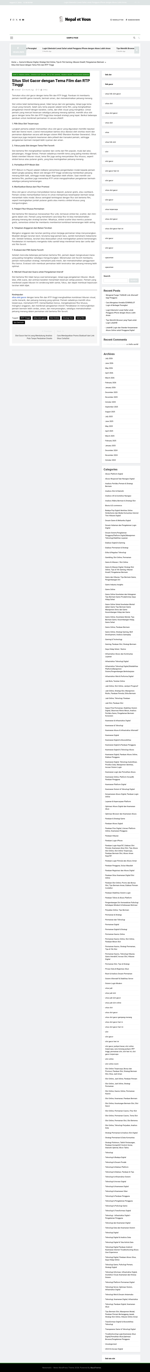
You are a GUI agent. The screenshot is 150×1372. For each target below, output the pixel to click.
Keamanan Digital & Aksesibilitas (118, 740)
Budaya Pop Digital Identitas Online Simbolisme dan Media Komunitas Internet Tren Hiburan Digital (122, 513)
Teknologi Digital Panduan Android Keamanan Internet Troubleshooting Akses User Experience (122, 1249)
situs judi (108, 988)
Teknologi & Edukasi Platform (116, 1167)
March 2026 (109, 378)
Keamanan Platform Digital (115, 784)
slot (106, 152)
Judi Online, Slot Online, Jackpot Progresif (121, 686)
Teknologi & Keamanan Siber (116, 1191)
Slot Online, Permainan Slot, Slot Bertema (121, 1121)
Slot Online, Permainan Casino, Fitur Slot (121, 1111)
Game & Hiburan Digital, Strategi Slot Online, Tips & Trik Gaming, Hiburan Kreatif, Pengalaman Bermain (51, 75)
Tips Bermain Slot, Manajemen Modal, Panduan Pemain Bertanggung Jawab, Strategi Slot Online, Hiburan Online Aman (121, 1314)
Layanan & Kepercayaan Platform (118, 801)
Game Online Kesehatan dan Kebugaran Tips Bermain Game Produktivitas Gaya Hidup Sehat (120, 597)
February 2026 (110, 383)
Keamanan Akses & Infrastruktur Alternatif (121, 730)
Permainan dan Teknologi (115, 920)
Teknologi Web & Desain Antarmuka (119, 1294)
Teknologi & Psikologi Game (116, 1206)
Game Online (110, 589)
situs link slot (110, 142)
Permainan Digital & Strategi (116, 929)
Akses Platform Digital (114, 474)
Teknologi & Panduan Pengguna (117, 1196)
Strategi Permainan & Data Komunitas (120, 1138)
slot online (109, 1059)
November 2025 (111, 397)
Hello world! (133, 344)
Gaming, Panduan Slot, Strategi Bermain (120, 644)
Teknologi (109, 1153)
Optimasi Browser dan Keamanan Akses (121, 814)
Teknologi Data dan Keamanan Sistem (120, 1228)
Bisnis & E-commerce (113, 505)
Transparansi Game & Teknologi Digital (120, 1329)
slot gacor (109, 161)
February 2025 (110, 441)
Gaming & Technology (113, 639)
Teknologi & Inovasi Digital (115, 1182)
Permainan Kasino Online (115, 934)
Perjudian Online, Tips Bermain (117, 910)
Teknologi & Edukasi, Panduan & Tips (119, 1172)
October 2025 (110, 402)
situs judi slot (110, 993)
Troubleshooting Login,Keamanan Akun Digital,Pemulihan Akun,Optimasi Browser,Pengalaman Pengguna (120, 1336)
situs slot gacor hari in (114, 1022)
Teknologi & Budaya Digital (115, 1157)
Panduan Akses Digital (114, 824)
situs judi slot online (113, 1003)
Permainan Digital (112, 924)
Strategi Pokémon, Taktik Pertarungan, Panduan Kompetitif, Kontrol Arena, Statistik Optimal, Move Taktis (120, 1145)
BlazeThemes (95, 1368)
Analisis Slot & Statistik (114, 491)
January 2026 (110, 387)
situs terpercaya (111, 209)
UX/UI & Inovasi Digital (114, 1349)
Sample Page (72, 38)
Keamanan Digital (112, 735)
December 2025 (111, 392)
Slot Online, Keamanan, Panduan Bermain (121, 1098)
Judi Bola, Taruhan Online (115, 681)
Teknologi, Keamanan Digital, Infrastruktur (121, 1299)
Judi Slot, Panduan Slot (114, 703)
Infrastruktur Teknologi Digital (117, 661)
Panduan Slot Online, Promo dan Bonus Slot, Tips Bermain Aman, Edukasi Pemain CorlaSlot (121, 885)
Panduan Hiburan (111, 836)
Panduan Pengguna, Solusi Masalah (119, 866)
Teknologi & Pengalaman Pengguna (119, 1201)
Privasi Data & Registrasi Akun (117, 969)
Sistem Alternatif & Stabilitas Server (119, 979)
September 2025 (111, 407)
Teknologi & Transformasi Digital (118, 1211)
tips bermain (19, 322)
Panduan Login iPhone (114, 841)
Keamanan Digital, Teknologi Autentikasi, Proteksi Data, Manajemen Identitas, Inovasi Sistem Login (121, 764)
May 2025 (109, 426)
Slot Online (54, 318)
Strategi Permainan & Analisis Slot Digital (121, 1133)
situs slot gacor (19, 297)
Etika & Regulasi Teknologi (115, 552)
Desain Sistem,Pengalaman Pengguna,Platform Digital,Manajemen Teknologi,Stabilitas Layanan (120, 535)
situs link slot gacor (113, 94)
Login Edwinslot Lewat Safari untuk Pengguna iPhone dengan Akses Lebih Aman (52, 48)
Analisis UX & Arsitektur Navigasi (118, 496)
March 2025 (109, 436)
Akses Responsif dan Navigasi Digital (120, 479)
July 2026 (109, 358)
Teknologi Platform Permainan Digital (120, 1282)
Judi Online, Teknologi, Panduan (117, 698)
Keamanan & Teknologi (114, 725)
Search (107, 276)
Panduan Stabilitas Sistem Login (118, 893)
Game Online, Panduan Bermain (117, 627)
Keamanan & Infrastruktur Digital (118, 721)
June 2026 (109, 363)
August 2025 (110, 412)
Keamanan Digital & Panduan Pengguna (120, 745)
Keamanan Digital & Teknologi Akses (119, 750)
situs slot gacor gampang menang (118, 1017)
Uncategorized (110, 1344)
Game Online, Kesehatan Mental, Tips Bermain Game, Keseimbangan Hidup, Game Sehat (119, 619)
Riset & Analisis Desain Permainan (118, 974)
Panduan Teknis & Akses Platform (118, 898)
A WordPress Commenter (115, 344)
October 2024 (110, 460)
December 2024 (111, 450)
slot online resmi (111, 1064)
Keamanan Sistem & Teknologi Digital (120, 789)
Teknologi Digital (111, 1233)
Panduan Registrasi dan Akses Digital (119, 870)
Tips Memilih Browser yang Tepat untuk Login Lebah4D (105, 3)
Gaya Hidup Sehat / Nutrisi (115, 649)
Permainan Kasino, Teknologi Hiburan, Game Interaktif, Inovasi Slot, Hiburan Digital (120, 956)
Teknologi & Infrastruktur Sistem (118, 1177)
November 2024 (111, 455)
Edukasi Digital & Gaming (115, 543)
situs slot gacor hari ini (114, 229)
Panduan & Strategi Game (115, 819)
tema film (81, 318)
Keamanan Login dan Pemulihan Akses (120, 772)
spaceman (109, 258)
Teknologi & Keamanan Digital (117, 1186)
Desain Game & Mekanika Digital (118, 520)
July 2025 (109, 416)
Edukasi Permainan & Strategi (116, 548)
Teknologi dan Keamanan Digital (117, 1223)
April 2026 (109, 373)
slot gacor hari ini (112, 171)
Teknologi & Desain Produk (115, 1162)
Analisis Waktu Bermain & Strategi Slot (120, 501)
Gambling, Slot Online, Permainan (118, 557)
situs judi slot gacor (113, 998)
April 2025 (109, 431)
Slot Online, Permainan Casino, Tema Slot (121, 1116)
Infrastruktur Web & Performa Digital (119, 676)
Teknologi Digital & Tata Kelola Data (119, 1242)
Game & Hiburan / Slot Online (116, 562)
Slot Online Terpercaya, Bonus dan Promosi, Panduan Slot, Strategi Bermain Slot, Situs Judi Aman (121, 1071)
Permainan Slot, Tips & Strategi (117, 964)
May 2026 (109, 368)
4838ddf (17, 90)
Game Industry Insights (114, 585)
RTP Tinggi (25, 318)
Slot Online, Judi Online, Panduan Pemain (121, 1079)
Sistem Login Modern (113, 983)
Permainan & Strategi (113, 915)
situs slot (109, 103)
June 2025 (109, 421)
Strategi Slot (68, 318)
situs (107, 132)
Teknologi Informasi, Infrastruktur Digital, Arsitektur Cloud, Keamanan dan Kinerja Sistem (121, 1274)
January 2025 (110, 446)
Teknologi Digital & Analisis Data (118, 1237)
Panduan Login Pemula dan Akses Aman (121, 861)
